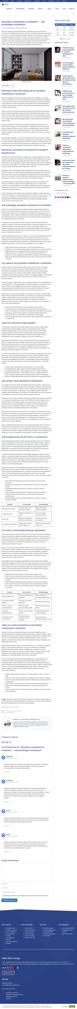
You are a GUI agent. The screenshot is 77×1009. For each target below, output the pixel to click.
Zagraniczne (20, 9)
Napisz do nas (8, 973)
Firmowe (31, 9)
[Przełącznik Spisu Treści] (11, 86)
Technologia (51, 1)
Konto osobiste (10, 934)
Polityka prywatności (12, 993)
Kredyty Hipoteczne (8, 711)
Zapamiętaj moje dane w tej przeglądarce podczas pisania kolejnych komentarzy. (25, 896)
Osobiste (9, 9)
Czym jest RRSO (48, 932)
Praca (44, 1)
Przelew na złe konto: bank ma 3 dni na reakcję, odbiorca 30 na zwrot (68, 95)
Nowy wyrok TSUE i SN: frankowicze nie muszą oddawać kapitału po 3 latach (68, 164)
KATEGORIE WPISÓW (61, 190)
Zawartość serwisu (11, 996)
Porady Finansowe (17, 711)
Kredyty (40, 9)
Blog (64, 9)
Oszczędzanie (37, 1)
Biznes (12, 1)
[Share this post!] (2, 743)
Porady (12, 712)
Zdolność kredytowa (12, 941)
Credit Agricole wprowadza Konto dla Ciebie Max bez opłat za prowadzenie (68, 80)
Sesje (57, 9)
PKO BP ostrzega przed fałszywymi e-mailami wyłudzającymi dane (68, 52)
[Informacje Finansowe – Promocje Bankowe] (5, 4)
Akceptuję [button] (72, 1006)
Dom (4, 712)
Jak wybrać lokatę (67, 934)
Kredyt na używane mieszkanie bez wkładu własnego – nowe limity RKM (68, 179)
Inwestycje (19, 1)
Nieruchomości (28, 1)
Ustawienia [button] (65, 1006)
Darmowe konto (29, 934)
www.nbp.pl (67, 39)
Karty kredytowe (11, 932)
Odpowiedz (6, 772)
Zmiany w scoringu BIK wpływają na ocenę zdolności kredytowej (68, 149)
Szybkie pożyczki (48, 928)
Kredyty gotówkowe (49, 930)
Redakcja (23, 28)
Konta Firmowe (29, 932)
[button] (73, 13)
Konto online (28, 928)
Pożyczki (8, 939)
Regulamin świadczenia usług (14, 994)
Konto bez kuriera (30, 938)
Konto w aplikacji (30, 936)
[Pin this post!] (10, 743)
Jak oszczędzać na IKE (68, 928)
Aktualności (5, 1)
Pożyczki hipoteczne (49, 934)
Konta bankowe (10, 928)
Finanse (8, 712)
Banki (49, 9)
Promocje (64, 1)
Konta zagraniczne (30, 930)
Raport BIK (47, 936)
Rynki (58, 1)
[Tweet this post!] (5, 743)
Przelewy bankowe (11, 930)
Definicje (71, 9)
